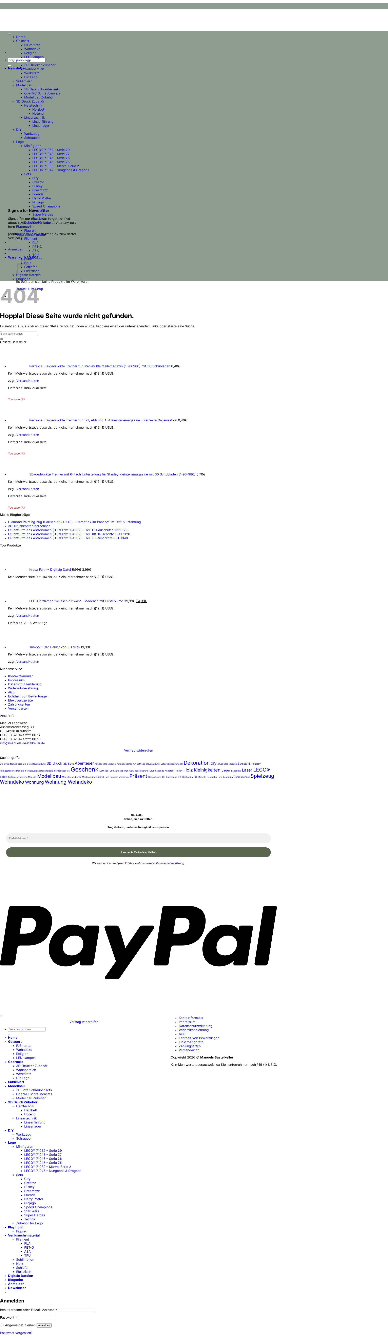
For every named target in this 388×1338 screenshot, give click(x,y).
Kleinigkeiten (207, 770)
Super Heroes (42, 214)
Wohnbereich (34, 69)
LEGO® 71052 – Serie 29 (43, 1151)
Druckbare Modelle (227, 764)
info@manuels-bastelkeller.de (22, 743)
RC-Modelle (200, 777)
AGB (11, 692)
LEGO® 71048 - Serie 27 (51, 154)
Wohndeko (32, 49)
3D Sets (68, 763)
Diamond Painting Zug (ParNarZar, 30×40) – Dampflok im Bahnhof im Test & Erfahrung (74, 522)
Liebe (3, 776)
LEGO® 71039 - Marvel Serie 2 (55, 166)
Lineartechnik (34, 117)
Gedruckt (23, 61)
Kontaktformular (20, 676)
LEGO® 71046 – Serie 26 (43, 1159)
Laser (247, 770)
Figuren (30, 230)
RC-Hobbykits (185, 777)
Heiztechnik (33, 105)
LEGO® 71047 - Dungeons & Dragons (60, 170)
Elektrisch (31, 271)
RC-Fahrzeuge (169, 777)
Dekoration (197, 763)
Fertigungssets (62, 771)
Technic (38, 218)
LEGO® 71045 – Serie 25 (43, 1163)
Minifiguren (32, 146)
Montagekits (88, 777)
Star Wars (39, 210)
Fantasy (256, 763)
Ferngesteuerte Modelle (12, 771)
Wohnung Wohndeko (68, 782)
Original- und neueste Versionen (112, 777)
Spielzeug (262, 776)
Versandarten (18, 708)
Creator (38, 182)
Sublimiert (24, 81)
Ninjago (38, 202)
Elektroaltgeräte (20, 700)
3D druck (54, 763)
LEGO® (261, 770)
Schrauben (32, 138)
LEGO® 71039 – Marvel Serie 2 (47, 1167)
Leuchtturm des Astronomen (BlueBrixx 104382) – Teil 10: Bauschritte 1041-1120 (69, 534)
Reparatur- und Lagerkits (220, 777)
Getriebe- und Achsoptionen (113, 771)
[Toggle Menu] (9, 34)
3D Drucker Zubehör (40, 65)
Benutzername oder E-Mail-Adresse (28, 1310)
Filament (30, 239)
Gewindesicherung (139, 771)
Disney (37, 186)
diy (213, 763)
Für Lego (31, 77)
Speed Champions (46, 206)
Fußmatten (32, 45)
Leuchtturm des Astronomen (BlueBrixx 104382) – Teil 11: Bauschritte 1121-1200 (69, 530)
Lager (225, 770)
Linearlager (40, 126)
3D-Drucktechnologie (11, 764)
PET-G (37, 247)
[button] (17, 68)
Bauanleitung (153, 764)
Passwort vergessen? (16, 1333)
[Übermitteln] (9, 65)
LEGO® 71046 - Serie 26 (51, 158)
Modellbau (24, 85)
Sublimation (33, 259)
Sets (27, 174)
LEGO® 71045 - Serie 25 (51, 162)
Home (20, 37)
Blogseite (23, 279)
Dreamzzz (40, 190)
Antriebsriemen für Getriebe (131, 764)
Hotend (38, 113)
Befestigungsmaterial (172, 764)
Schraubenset (242, 777)
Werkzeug (31, 134)
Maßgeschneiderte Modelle (22, 777)
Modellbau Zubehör (39, 97)
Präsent (138, 776)
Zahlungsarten (19, 704)
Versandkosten (27, 381)
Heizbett (38, 109)
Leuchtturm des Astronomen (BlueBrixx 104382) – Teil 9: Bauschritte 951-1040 (68, 538)
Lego (20, 142)
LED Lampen (34, 57)
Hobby (179, 771)
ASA (35, 251)
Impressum (16, 680)
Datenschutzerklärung (25, 684)
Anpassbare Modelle (105, 764)
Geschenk (84, 769)
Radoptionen (154, 777)
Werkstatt (31, 73)
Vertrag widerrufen (138, 750)
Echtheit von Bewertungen (28, 696)
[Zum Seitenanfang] (1, 1015)
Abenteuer (84, 763)
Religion (30, 53)
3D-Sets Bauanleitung (34, 764)
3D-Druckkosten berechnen (29, 526)
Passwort (8, 1317)
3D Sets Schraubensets (42, 89)
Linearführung (43, 121)
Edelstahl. (244, 763)
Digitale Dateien (20, 1276)
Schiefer (22, 1268)
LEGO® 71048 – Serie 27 (43, 1155)
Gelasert (22, 41)
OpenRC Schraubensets (42, 93)
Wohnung (34, 782)
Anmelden (44, 1325)
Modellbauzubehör (71, 777)
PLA (35, 243)
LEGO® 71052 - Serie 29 (51, 150)
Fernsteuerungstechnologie (39, 771)
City (35, 178)
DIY (19, 130)
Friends (37, 194)
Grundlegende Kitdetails (162, 771)
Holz (188, 770)
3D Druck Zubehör (30, 101)
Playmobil (23, 226)
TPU (35, 255)
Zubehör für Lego (37, 222)
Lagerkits (236, 771)
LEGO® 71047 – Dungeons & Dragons (52, 1171)
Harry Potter (41, 198)
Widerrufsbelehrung (23, 688)
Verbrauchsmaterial (31, 234)
